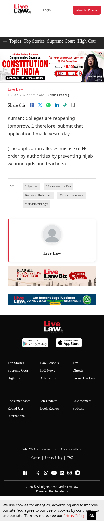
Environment (82, 401)
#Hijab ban (31, 186)
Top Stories (34, 41)
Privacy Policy (75, 516)
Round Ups (15, 408)
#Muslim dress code (71, 195)
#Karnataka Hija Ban (58, 186)
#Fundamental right (36, 204)
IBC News (47, 370)
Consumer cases (19, 401)
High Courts (88, 41)
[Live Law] (52, 234)
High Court (16, 378)
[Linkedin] (57, 105)
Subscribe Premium (87, 10)
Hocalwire (61, 491)
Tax (75, 363)
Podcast (78, 408)
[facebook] (32, 105)
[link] (65, 105)
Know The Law (84, 378)
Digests (78, 370)
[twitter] (40, 105)
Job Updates (48, 401)
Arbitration (48, 378)
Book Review (49, 408)
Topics (15, 41)
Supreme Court (61, 41)
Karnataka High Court (38, 195)
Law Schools (49, 363)
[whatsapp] (48, 105)
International (17, 416)
